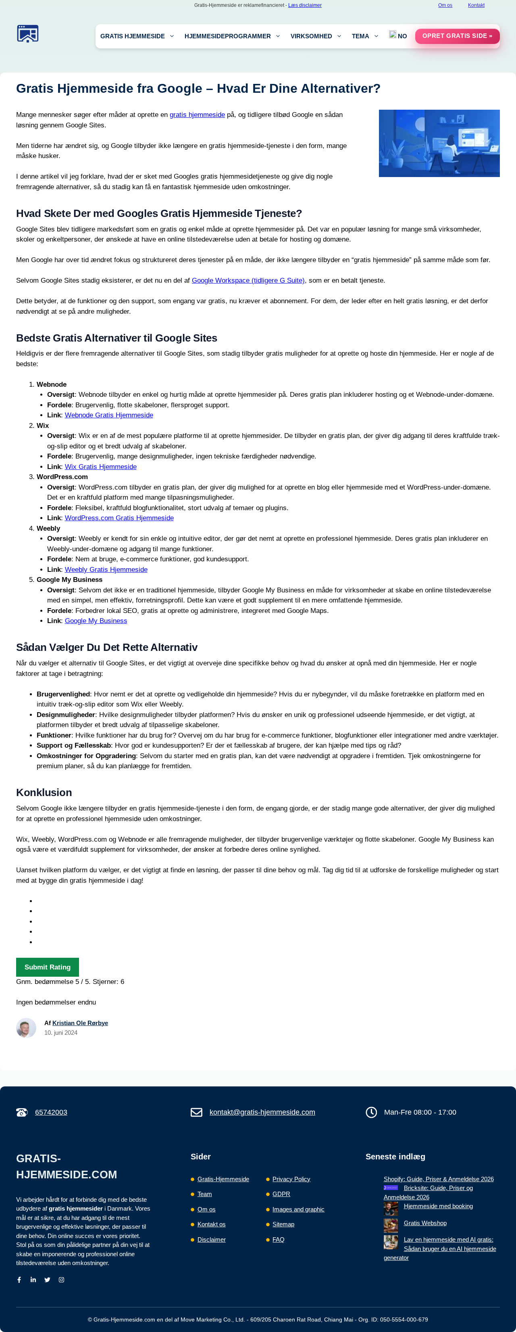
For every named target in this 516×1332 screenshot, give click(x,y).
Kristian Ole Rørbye (80, 1022)
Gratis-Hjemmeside (223, 1179)
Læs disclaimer (305, 5)
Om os (445, 5)
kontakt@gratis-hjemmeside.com (262, 1112)
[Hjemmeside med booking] (391, 1210)
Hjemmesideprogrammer (228, 36)
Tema (360, 36)
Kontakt (476, 5)
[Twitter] (47, 1280)
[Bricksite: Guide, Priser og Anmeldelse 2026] (391, 1188)
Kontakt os (212, 1224)
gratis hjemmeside (197, 115)
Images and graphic (299, 1209)
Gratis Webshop (425, 1222)
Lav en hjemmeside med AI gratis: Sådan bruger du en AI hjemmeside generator (440, 1248)
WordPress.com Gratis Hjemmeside (119, 518)
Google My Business (96, 621)
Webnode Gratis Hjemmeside (109, 415)
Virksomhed (311, 36)
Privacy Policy (291, 1179)
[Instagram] (61, 1280)
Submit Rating (48, 967)
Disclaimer (212, 1239)
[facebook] (19, 1280)
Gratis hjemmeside (132, 36)
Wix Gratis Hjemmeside (101, 467)
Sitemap (283, 1224)
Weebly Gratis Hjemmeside (106, 569)
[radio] (268, 901)
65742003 (51, 1112)
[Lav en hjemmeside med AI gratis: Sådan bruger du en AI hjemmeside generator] (391, 1243)
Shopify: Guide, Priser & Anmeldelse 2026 (439, 1179)
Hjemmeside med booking (438, 1206)
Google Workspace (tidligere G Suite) (248, 280)
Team (205, 1193)
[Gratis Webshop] (391, 1227)
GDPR (281, 1193)
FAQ (279, 1239)
